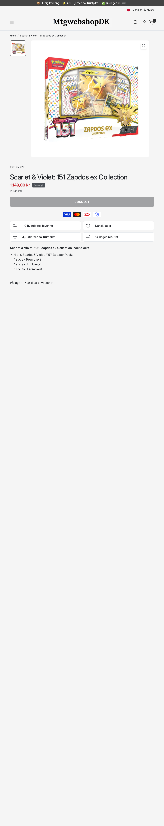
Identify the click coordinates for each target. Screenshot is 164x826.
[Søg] (136, 22)
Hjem (13, 35)
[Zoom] (144, 46)
